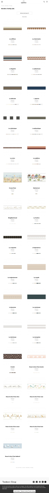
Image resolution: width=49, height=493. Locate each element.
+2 (41, 134)
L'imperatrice (36, 247)
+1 (41, 104)
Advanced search (24, 13)
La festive (36, 218)
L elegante (12, 68)
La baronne (12, 307)
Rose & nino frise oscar (13, 426)
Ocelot (13, 367)
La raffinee (12, 39)
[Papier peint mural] (45, 482)
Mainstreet (36, 188)
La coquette (12, 247)
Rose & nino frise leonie (36, 367)
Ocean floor (12, 188)
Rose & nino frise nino (12, 396)
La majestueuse (12, 277)
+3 (17, 104)
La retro (12, 158)
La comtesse (36, 307)
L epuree (36, 98)
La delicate (12, 98)
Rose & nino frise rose (36, 396)
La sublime (36, 158)
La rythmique (12, 128)
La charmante (36, 39)
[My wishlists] (47, 2)
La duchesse (12, 337)
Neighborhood (12, 218)
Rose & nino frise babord (12, 456)
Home (2, 5)
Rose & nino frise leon (36, 426)
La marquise (36, 337)
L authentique (36, 128)
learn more (4, 488)
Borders (7, 5)
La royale (36, 277)
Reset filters (24, 16)
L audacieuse (36, 68)
